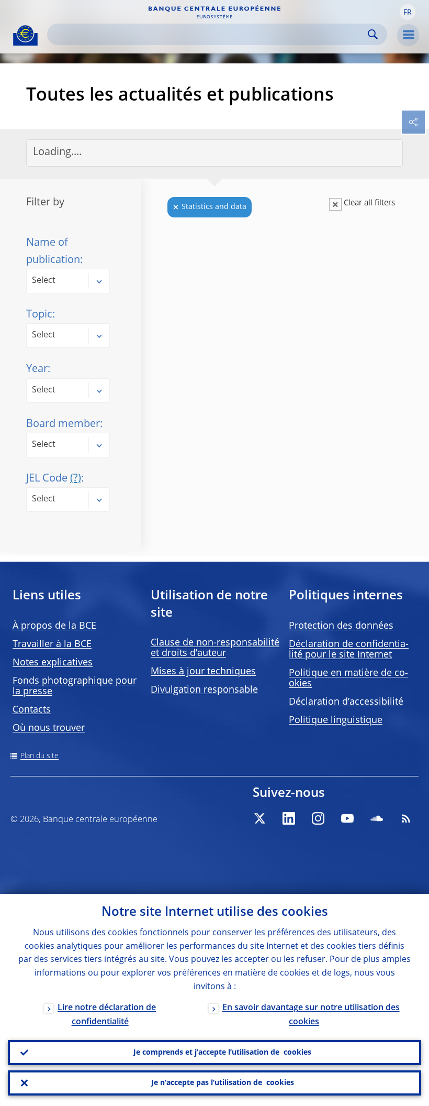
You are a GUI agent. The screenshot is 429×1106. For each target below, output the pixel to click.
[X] (259, 818)
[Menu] (408, 35)
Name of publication (53, 251)
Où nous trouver (49, 728)
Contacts (32, 710)
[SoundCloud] (376, 818)
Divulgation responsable (204, 690)
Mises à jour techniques (203, 671)
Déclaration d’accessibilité (346, 702)
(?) (75, 479)
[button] (407, 12)
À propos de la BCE (54, 626)
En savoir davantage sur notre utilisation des (311, 1015)
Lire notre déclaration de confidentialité (107, 1015)
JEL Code (53, 479)
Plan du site (39, 756)
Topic (39, 315)
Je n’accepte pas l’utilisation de (222, 1083)
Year (37, 369)
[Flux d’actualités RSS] (406, 818)
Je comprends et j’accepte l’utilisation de (222, 1052)
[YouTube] (347, 818)
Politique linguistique (335, 720)
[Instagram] (318, 818)
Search (372, 34)
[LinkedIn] (288, 818)
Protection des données (341, 626)
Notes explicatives (53, 662)
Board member (63, 424)
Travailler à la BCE (52, 644)
